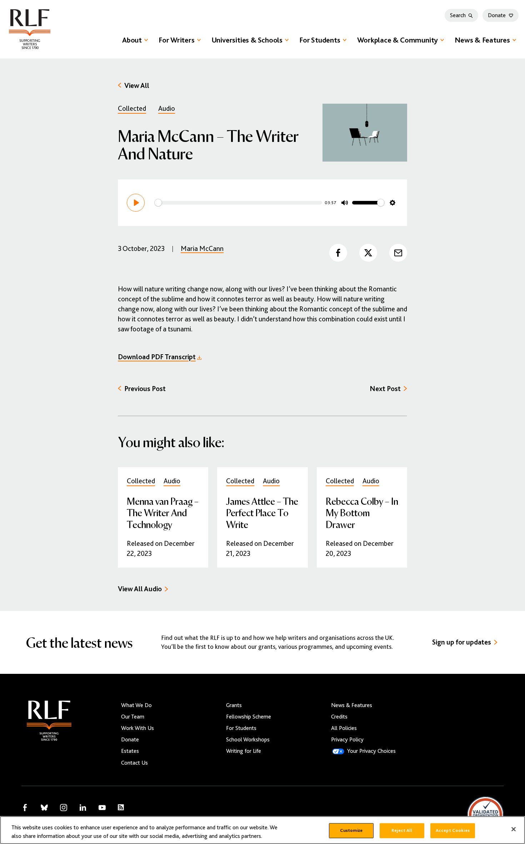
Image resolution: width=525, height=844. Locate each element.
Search (458, 15)
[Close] (513, 829)
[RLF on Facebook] (25, 807)
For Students (319, 40)
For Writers (177, 40)
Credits (339, 716)
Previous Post (145, 388)
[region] (262, 830)
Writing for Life (243, 751)
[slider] (238, 202)
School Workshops (248, 739)
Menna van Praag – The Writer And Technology (163, 512)
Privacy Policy (347, 739)
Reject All (401, 830)
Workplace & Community (397, 40)
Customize (351, 830)
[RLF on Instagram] (63, 807)
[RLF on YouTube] (102, 807)
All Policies (344, 728)
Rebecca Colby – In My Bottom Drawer (362, 512)
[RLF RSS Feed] (121, 807)
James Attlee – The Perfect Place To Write (262, 512)
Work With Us (137, 728)
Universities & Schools (246, 40)
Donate (497, 15)
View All (136, 85)
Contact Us (134, 762)
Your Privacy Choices (371, 751)
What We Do (136, 705)
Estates (130, 751)
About (132, 40)
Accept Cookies (453, 830)
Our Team (132, 716)
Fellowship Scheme (248, 716)
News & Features (482, 40)
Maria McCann (202, 248)
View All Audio (140, 588)
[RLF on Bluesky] (44, 807)
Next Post (385, 388)
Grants (234, 705)
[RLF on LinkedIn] (82, 807)
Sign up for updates (461, 642)
